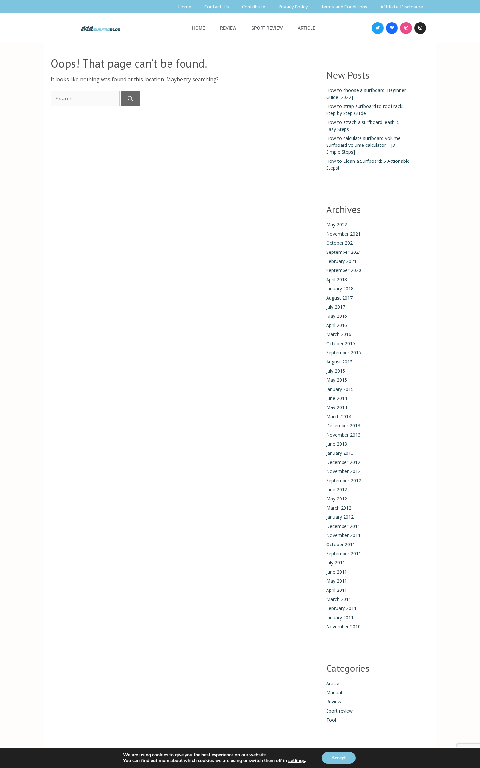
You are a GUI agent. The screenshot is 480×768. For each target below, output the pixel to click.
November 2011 (343, 535)
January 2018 (340, 288)
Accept (338, 758)
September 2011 (343, 553)
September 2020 (343, 270)
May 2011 (336, 581)
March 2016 (338, 334)
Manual (334, 692)
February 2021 (341, 261)
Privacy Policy (293, 6)
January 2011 (340, 617)
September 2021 (343, 252)
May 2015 (336, 380)
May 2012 (336, 499)
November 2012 (343, 471)
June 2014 (336, 398)
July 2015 (335, 371)
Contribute (253, 6)
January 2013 (340, 453)
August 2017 (339, 298)
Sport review (267, 28)
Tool (331, 720)
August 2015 (339, 362)
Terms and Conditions (344, 6)
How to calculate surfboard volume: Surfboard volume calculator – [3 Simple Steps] (364, 145)
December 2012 (343, 462)
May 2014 (336, 407)
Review (228, 28)
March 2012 (338, 508)
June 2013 (336, 444)
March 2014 (338, 416)
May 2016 (336, 316)
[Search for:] (86, 98)
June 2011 (336, 572)
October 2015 (340, 343)
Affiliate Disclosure (401, 6)
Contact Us (216, 6)
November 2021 (343, 234)
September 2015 (343, 352)
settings (296, 761)
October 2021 (340, 243)
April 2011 (336, 590)
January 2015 (340, 389)
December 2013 (343, 425)
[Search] (130, 98)
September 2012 (343, 480)
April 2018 (336, 279)
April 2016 (336, 325)
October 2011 (340, 544)
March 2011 (338, 599)
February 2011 (341, 608)
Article (306, 28)
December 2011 (343, 526)
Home (184, 6)
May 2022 (336, 225)
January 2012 (340, 517)
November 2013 (343, 435)
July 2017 (335, 307)
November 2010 (343, 626)
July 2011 (335, 563)
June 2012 (336, 489)
